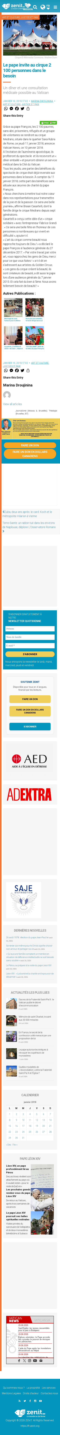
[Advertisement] (30, 487)
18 (30, 1126)
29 (9, 1138)
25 (30, 1132)
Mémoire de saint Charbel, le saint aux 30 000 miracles (35, 1018)
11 (30, 1120)
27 (43, 1132)
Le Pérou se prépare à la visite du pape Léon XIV (29, 965)
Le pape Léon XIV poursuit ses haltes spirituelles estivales (17, 1216)
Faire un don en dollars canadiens (30, 454)
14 (50, 1120)
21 (50, 1126)
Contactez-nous (49, 1393)
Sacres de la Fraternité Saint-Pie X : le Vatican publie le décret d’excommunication (36, 1002)
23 (16, 1132)
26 (37, 1132)
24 (23, 1132)
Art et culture (11, 17)
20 (43, 1126)
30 (16, 1138)
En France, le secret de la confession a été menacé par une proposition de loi (35, 1035)
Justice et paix (29, 17)
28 (50, 1132)
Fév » (15, 1145)
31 (23, 1138)
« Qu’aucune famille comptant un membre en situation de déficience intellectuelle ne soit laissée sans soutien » (30, 957)
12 (37, 1120)
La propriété (33, 1387)
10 (23, 1120)
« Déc (8, 1145)
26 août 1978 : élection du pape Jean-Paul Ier (27, 937)
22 (9, 1132)
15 (9, 1126)
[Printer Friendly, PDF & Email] (48, 123)
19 (37, 1126)
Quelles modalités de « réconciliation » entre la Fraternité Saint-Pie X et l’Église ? (35, 1070)
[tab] (18, 1319)
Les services (49, 1387)
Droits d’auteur (31, 1393)
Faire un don (30, 445)
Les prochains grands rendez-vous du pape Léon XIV (18, 1193)
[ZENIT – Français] (17, 6)
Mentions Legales (11, 1393)
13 (43, 1120)
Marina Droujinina (42, 101)
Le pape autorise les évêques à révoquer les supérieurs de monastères (33, 1052)
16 (16, 1126)
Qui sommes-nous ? (14, 1387)
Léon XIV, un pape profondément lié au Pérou (17, 1169)
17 (23, 1126)
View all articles (12, 404)
